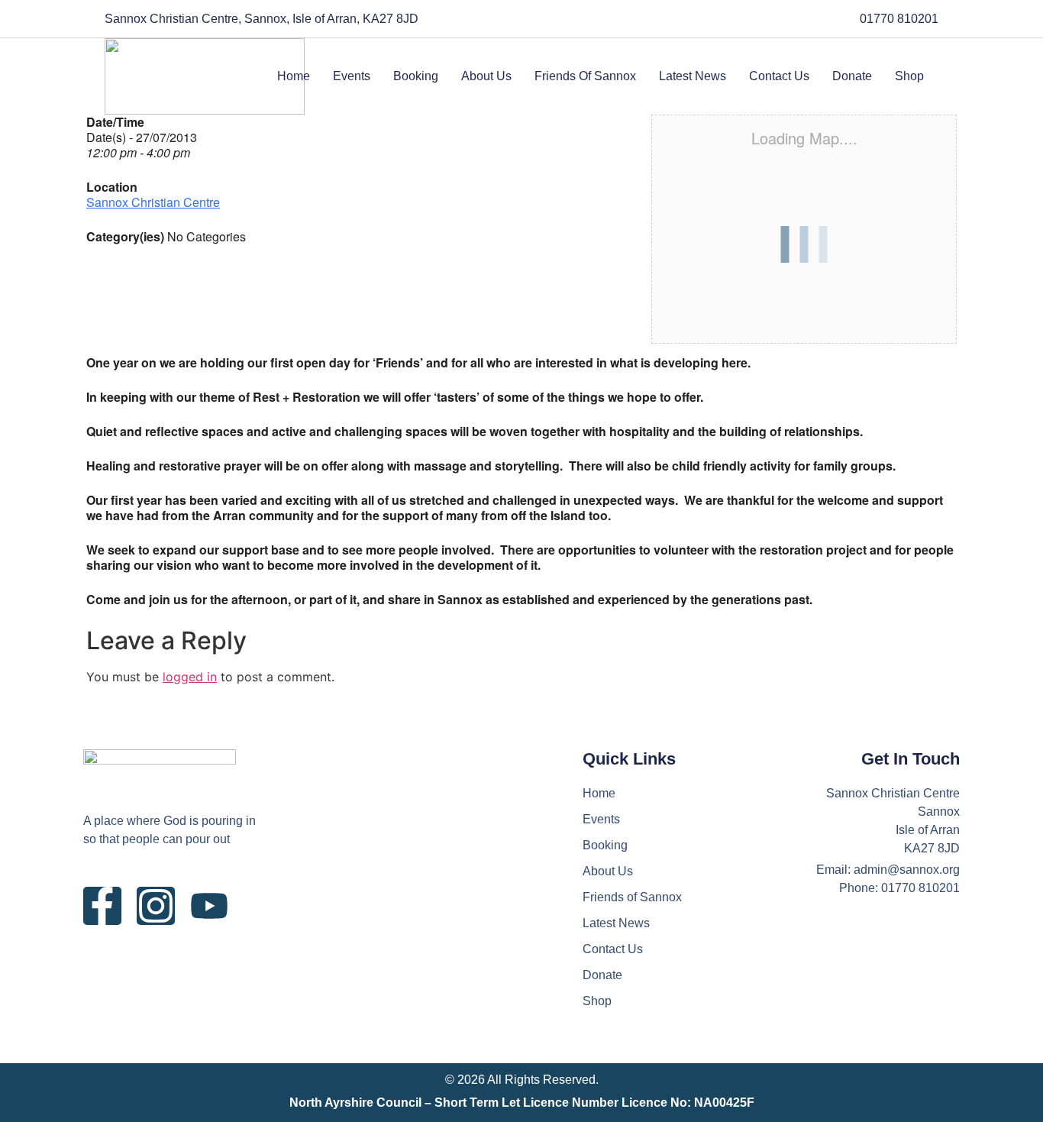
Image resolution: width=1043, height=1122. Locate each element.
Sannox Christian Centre (153, 202)
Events (351, 76)
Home (293, 76)
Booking (415, 76)
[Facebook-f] (102, 906)
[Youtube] (209, 906)
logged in (190, 676)
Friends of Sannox (585, 76)
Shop (909, 76)
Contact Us (779, 76)
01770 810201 (899, 18)
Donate (852, 76)
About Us (486, 76)
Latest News (692, 76)
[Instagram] (156, 906)
